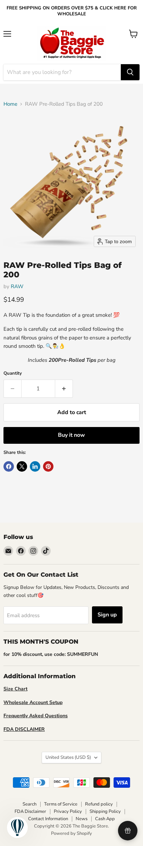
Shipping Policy (105, 811)
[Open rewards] (127, 830)
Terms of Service (60, 804)
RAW (17, 286)
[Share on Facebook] (8, 466)
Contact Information (48, 819)
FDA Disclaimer (30, 811)
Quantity (12, 373)
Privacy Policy (68, 811)
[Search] (130, 72)
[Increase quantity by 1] (64, 389)
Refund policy (99, 804)
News (81, 819)
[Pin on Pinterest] (48, 466)
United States (68, 757)
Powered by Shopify (71, 833)
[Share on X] (22, 466)
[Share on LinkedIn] (35, 466)
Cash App (105, 819)
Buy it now (71, 435)
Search (29, 804)
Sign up (107, 615)
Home (10, 104)
